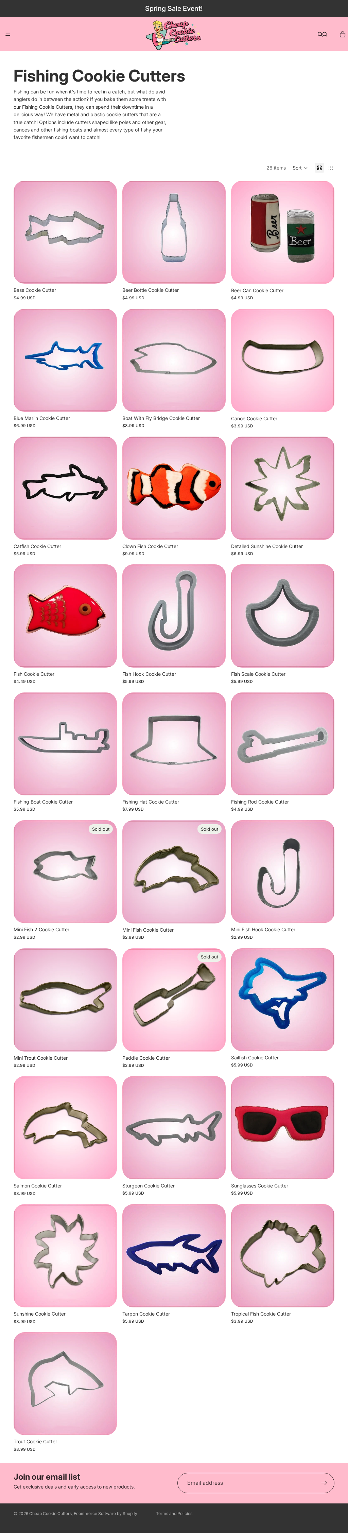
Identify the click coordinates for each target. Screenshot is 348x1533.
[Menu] (8, 34)
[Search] (320, 34)
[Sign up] (324, 1483)
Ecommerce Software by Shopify (105, 1513)
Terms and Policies (174, 1513)
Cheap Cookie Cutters (50, 1513)
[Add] (106, 273)
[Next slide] (107, 616)
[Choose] (324, 273)
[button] (300, 167)
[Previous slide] (24, 616)
